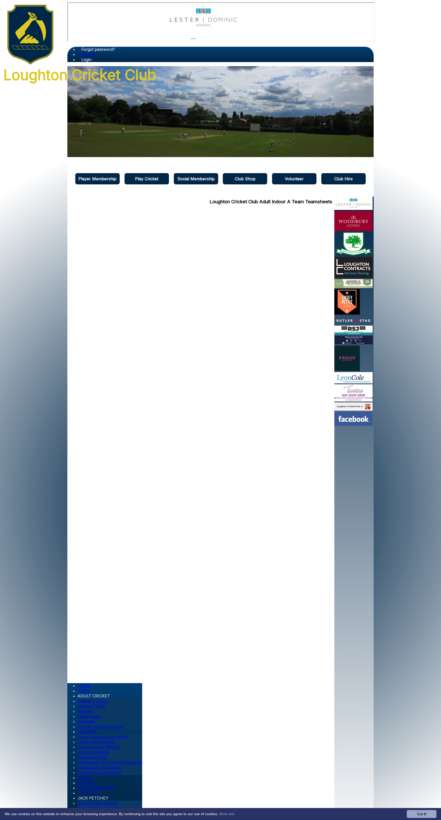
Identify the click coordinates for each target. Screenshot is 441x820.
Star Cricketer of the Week (102, 736)
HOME (84, 685)
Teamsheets (89, 716)
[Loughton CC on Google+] (353, 409)
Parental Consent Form (99, 772)
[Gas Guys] (353, 343)
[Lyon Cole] (353, 381)
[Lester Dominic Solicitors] (203, 28)
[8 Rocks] (347, 369)
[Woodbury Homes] (353, 229)
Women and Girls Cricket (101, 726)
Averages (86, 721)
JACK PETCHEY (93, 798)
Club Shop (245, 178)
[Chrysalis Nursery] (353, 286)
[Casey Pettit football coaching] (347, 313)
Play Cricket (146, 178)
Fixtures (85, 711)
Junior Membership (96, 742)
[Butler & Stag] (353, 323)
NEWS (84, 690)
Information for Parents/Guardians (110, 762)
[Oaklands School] (353, 254)
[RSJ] (353, 333)
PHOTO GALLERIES (96, 788)
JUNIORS (87, 731)
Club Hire (343, 178)
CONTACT (87, 782)
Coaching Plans (92, 757)
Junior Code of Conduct (100, 767)
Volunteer (294, 178)
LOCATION (88, 793)
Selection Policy (92, 701)
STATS (84, 777)
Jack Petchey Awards (98, 803)
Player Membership (97, 178)
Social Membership (196, 178)
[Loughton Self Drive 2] (353, 399)
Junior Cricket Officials (99, 747)
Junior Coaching (93, 752)
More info (227, 814)
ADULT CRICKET (94, 696)
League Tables (91, 706)
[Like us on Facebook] (353, 424)
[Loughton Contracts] (353, 276)
